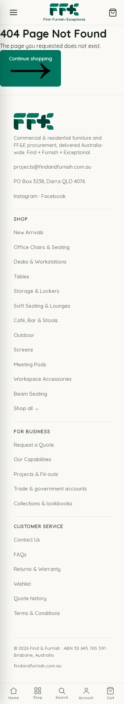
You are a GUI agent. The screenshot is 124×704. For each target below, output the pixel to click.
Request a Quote (34, 445)
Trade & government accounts (50, 488)
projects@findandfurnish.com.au (52, 166)
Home (13, 698)
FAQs (20, 554)
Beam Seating (30, 393)
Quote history (30, 598)
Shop (37, 697)
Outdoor (24, 335)
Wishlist (22, 584)
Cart (110, 698)
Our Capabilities (32, 459)
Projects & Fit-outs (36, 474)
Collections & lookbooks (43, 503)
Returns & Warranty (37, 569)
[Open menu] (13, 12)
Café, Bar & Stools (36, 320)
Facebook (53, 196)
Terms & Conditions (37, 613)
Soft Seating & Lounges (42, 306)
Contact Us (27, 539)
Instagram (26, 196)
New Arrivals (28, 232)
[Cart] (112, 12)
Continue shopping (30, 58)
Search (61, 697)
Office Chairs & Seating (42, 247)
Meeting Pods (30, 364)
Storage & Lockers (36, 291)
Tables (21, 276)
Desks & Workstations (40, 261)
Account (86, 698)
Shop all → (26, 408)
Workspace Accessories (43, 379)
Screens (23, 349)
